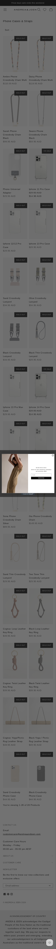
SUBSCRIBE (41, 478)
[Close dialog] (53, 455)
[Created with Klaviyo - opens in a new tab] (28, 494)
